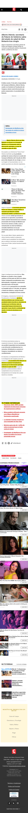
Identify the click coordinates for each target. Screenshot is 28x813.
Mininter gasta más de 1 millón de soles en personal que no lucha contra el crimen (14, 427)
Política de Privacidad (14, 786)
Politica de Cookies (14, 789)
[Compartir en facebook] (19, 29)
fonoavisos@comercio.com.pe (17, 766)
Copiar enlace (17, 443)
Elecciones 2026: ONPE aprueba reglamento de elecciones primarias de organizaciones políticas (15, 407)
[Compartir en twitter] (22, 29)
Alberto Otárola (5, 458)
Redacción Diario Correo (10, 76)
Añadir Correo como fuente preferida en (12, 24)
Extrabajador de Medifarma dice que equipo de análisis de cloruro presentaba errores (15, 434)
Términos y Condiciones (14, 783)
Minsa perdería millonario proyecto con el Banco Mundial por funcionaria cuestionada (14, 414)
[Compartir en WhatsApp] (25, 29)
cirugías (19, 458)
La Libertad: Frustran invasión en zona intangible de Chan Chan (14, 420)
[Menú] (2, 9)
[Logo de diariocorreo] (14, 10)
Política (4, 29)
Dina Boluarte (13, 458)
